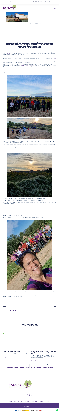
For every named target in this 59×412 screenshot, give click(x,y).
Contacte (54, 8)
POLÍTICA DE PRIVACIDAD (27, 404)
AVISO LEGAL (18, 404)
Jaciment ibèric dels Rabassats (27, 65)
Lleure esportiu (52, 7)
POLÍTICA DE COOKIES (38, 404)
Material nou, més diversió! (12, 352)
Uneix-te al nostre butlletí (8, 1)
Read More (5, 357)
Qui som (31, 7)
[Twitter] (31, 395)
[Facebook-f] (27, 395)
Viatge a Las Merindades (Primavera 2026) (43, 352)
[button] (11, 311)
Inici (20, 7)
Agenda (26, 7)
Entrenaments (45, 7)
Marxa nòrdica (37, 7)
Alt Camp (9, 53)
